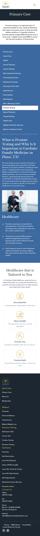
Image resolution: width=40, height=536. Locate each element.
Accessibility (26, 525)
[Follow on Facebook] (3, 530)
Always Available (20, 321)
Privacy (6, 525)
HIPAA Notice (15, 525)
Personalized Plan (20, 302)
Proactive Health (20, 360)
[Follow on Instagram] (7, 530)
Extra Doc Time (20, 342)
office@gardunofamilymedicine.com (15, 516)
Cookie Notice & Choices (11, 527)
